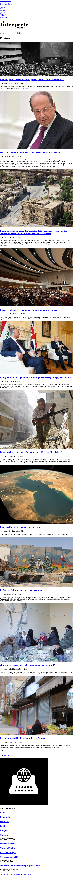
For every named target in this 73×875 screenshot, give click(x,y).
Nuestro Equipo (7, 848)
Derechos (4, 821)
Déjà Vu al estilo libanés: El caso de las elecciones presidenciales (31, 152)
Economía (5, 817)
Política (4, 812)
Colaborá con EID (9, 857)
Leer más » (24, 88)
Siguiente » (7, 755)
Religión (4, 830)
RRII (2, 826)
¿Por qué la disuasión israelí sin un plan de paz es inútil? (27, 665)
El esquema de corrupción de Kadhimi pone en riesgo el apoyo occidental (35, 377)
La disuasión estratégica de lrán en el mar (20, 527)
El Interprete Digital (6, 4)
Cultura (4, 835)
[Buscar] (19, 33)
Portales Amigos (8, 852)
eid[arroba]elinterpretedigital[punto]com (20, 865)
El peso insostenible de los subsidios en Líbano (22, 738)
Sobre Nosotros (7, 843)
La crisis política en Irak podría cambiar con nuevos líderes (29, 310)
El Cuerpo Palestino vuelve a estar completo (21, 590)
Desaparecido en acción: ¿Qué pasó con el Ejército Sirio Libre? (31, 452)
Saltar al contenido (5, 1)
